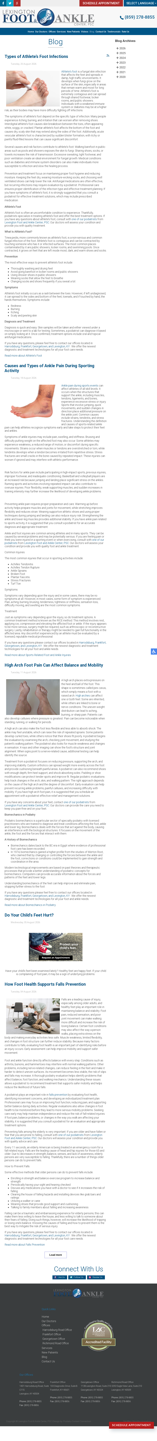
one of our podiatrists (84, 219)
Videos (84, 31)
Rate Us (125, 31)
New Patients (73, 31)
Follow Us (78, 1277)
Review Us (97, 1277)
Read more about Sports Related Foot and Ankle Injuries (38, 655)
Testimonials (114, 31)
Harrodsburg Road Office (57, 1329)
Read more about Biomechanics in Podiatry (30, 905)
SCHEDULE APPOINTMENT (101, 3)
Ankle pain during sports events (79, 385)
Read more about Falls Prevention (25, 1244)
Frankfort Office (51, 1334)
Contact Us (101, 31)
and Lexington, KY (59, 346)
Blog (92, 31)
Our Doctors (41, 31)
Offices (52, 31)
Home (31, 31)
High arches (83, 695)
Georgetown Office (53, 1338)
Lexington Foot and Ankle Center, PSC (27, 222)
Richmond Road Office (55, 1343)
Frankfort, (27, 346)
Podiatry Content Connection (77, 1421)
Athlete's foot (69, 71)
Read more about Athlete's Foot (23, 355)
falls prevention (58, 1094)
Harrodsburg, (13, 346)
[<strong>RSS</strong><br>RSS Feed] (108, 55)
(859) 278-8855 (140, 17)
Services (61, 31)
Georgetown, (40, 346)
